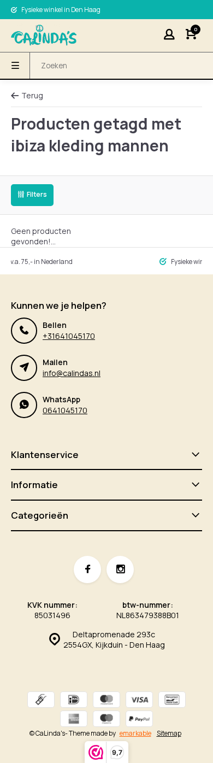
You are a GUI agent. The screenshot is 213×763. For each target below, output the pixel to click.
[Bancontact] (172, 701)
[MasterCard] (106, 701)
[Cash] (41, 701)
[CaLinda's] (43, 35)
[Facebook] (87, 569)
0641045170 (65, 410)
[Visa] (139, 701)
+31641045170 (69, 336)
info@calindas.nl (71, 373)
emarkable (135, 733)
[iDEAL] (73, 701)
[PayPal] (139, 720)
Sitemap (169, 733)
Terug (32, 95)
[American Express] (73, 720)
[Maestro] (106, 720)
